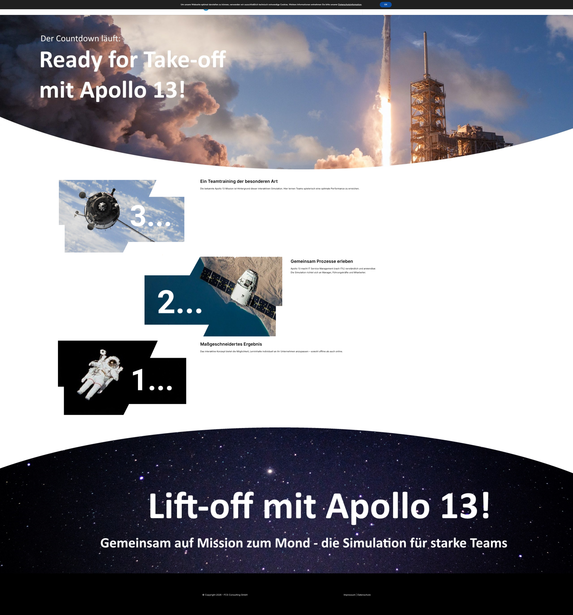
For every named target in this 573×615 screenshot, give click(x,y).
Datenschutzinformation (349, 4)
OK (385, 4)
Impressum (349, 594)
